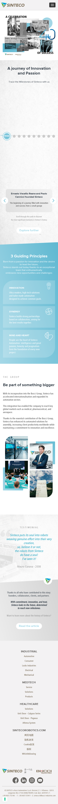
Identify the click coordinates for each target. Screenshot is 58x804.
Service (29, 687)
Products (29, 696)
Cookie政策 (29, 744)
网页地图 (29, 735)
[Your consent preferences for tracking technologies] (5, 799)
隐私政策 (29, 739)
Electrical (29, 670)
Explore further (29, 230)
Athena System (29, 722)
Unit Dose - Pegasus (29, 718)
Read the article (29, 626)
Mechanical (29, 675)
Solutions (29, 691)
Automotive (29, 656)
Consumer (29, 661)
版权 (29, 749)
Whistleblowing (29, 753)
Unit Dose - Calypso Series (29, 713)
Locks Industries (29, 665)
